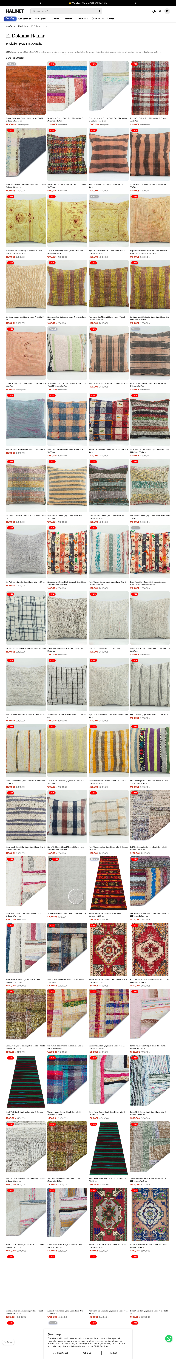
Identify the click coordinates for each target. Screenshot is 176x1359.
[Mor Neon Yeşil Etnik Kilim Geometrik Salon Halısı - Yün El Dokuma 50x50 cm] (150, 750)
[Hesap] (160, 11)
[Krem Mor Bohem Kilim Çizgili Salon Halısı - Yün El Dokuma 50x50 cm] (26, 816)
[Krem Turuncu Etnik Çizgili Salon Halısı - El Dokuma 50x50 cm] (26, 750)
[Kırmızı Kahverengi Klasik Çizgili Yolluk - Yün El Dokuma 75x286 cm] (26, 1280)
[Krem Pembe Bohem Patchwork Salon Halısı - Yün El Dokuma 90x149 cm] (26, 154)
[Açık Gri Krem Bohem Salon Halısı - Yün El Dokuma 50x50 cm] (150, 618)
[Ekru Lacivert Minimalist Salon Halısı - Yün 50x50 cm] (26, 618)
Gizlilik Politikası (101, 1346)
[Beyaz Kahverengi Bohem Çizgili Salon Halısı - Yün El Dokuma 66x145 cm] (109, 88)
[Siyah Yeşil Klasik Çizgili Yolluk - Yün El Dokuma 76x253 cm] (109, 1148)
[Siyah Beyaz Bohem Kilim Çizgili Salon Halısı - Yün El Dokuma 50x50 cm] (150, 419)
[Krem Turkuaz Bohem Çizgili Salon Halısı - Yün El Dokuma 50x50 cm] (109, 551)
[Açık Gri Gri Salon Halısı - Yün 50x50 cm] (109, 618)
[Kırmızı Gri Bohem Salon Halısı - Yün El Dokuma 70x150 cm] (150, 88)
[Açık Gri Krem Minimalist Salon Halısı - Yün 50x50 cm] (26, 684)
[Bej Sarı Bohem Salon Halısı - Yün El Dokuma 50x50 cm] (26, 485)
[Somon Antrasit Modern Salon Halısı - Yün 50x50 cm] (109, 353)
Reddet (113, 1353)
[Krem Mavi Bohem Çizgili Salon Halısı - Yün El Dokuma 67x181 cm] (26, 883)
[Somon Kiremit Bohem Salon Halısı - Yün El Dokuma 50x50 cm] (26, 353)
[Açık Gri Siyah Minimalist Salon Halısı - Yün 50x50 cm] (67, 684)
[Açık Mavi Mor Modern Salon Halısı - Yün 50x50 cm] (26, 419)
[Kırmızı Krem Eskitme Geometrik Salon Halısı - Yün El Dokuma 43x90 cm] (150, 949)
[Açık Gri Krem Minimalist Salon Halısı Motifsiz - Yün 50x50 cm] (109, 684)
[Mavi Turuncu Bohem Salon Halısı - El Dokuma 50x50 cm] (67, 419)
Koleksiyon (23, 26)
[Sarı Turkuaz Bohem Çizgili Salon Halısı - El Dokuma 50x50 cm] (150, 485)
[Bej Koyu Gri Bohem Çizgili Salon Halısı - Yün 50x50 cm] (67, 485)
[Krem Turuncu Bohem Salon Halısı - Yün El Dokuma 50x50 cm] (109, 816)
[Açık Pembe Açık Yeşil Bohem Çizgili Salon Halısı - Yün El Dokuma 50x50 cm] (67, 353)
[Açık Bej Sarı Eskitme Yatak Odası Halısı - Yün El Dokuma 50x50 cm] (109, 220)
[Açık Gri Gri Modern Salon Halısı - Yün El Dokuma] (67, 883)
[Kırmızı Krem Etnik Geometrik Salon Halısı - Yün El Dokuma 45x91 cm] (109, 949)
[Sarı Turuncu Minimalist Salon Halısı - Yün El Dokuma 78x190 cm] (67, 1148)
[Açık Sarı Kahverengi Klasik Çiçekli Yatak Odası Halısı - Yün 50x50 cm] (67, 220)
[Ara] (98, 11)
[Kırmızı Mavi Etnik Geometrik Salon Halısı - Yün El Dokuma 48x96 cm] (109, 1214)
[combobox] (66, 11)
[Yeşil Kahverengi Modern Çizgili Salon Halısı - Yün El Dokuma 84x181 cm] (150, 1148)
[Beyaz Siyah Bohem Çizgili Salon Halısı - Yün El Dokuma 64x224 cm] (150, 1081)
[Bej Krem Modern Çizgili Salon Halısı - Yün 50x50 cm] (26, 286)
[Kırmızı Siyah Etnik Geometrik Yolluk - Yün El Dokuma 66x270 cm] (109, 883)
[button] (40, 2)
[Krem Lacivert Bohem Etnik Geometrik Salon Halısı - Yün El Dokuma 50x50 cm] (67, 551)
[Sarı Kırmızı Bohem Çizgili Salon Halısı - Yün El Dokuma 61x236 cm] (67, 1015)
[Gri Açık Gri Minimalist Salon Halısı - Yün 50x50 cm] (26, 551)
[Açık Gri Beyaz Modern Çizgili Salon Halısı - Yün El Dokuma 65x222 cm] (26, 1148)
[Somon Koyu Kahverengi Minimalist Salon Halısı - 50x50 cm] (150, 154)
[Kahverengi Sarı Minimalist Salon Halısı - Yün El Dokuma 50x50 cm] (109, 286)
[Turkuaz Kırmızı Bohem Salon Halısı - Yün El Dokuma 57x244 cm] (67, 1081)
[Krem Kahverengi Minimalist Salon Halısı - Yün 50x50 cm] (67, 618)
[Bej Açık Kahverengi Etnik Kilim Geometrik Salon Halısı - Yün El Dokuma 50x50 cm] (150, 220)
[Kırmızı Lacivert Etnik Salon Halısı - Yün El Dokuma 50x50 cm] (109, 419)
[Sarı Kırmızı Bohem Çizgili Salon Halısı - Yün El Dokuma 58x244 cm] (109, 1015)
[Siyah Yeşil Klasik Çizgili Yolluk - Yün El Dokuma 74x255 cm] (26, 1081)
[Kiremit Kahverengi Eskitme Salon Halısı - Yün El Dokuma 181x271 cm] (26, 88)
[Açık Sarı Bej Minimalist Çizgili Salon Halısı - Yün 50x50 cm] (67, 750)
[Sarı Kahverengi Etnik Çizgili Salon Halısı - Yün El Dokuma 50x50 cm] (109, 750)
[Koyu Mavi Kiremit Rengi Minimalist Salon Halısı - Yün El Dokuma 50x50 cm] (67, 816)
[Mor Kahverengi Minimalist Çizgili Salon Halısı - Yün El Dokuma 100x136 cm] (150, 883)
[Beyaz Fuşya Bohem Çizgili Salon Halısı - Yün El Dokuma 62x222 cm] (109, 1081)
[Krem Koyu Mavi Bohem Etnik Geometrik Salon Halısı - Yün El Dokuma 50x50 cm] (150, 551)
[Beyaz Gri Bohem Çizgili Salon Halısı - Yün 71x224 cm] (150, 1280)
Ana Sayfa (10, 26)
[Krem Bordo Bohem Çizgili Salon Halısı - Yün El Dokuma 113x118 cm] (26, 949)
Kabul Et (87, 1353)
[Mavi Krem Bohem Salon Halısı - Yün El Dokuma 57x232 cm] (67, 949)
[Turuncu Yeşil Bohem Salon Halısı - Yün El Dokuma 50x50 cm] (67, 154)
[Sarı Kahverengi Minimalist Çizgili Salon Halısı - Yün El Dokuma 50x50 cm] (150, 286)
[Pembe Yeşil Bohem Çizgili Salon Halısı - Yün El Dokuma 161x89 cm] (150, 1015)
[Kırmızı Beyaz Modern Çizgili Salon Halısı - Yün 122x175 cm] (67, 1280)
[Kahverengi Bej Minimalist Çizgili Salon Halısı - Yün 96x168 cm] (109, 1280)
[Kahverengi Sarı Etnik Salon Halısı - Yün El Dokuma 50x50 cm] (67, 286)
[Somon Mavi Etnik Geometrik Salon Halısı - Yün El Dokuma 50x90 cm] (150, 1214)
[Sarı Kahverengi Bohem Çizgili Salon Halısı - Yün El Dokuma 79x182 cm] (26, 1015)
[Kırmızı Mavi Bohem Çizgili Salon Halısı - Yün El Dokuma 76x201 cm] (67, 1214)
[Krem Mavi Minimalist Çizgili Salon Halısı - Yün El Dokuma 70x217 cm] (26, 1214)
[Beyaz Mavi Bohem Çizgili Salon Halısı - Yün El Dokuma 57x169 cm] (67, 88)
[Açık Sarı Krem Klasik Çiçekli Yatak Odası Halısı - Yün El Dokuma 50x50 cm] (26, 220)
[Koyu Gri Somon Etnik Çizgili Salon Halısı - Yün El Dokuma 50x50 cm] (150, 353)
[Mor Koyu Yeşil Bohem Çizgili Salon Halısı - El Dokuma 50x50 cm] (109, 485)
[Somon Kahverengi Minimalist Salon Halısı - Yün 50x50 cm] (109, 154)
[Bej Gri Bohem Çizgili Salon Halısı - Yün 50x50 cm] (150, 684)
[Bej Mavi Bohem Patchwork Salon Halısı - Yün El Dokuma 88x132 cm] (150, 816)
